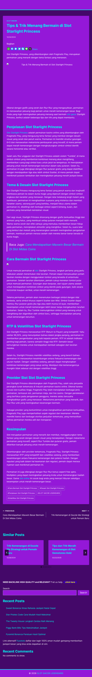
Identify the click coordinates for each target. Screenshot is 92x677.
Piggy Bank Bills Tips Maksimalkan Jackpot (26, 628)
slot (36, 270)
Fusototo (21, 641)
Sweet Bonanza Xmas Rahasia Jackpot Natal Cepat (31, 608)
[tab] (41, 567)
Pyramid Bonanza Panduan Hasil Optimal (26, 634)
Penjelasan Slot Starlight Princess (21, 493)
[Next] (85, 552)
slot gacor (71, 114)
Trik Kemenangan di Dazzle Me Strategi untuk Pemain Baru (70, 515)
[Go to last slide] (7, 552)
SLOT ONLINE (12, 21)
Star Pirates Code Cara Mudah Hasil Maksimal (28, 614)
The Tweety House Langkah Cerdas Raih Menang (30, 621)
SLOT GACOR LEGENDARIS (49, 493)
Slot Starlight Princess (17, 132)
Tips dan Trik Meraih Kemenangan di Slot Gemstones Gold (64, 549)
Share (34, 49)
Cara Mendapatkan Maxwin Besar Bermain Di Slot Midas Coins (23, 515)
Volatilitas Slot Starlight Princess (21, 498)
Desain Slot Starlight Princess (52, 488)
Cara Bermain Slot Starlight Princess (22, 488)
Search (6, 588)
